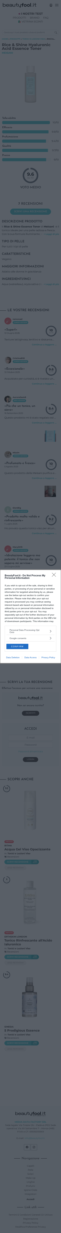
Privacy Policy (48, 657)
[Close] (55, 576)
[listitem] (30, 631)
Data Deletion (13, 657)
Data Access (30, 657)
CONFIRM (17, 646)
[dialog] (30, 616)
